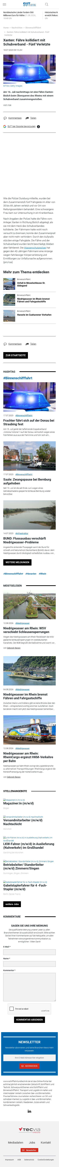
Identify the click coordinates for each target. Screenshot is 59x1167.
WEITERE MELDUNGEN (17, 562)
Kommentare (14, 118)
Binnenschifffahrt (33, 28)
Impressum (9, 1160)
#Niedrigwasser (22, 623)
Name (6, 958)
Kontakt (46, 1142)
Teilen (33, 118)
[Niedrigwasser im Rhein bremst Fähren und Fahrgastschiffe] (29, 670)
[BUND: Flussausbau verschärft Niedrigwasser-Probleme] (29, 515)
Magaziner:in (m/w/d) (18, 803)
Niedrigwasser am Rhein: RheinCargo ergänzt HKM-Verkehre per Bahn (28, 757)
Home (6, 28)
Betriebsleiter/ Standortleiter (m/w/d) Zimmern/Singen (23, 866)
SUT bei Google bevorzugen (22, 126)
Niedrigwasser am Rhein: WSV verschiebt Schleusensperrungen (26, 630)
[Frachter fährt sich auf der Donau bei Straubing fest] (29, 396)
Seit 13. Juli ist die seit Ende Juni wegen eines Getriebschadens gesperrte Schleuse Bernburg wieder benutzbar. (27, 491)
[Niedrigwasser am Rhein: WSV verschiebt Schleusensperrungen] (29, 604)
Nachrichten (17, 28)
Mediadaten (15, 1142)
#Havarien (30, 573)
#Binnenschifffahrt (17, 378)
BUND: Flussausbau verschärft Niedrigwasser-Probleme (24, 540)
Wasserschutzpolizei (35, 247)
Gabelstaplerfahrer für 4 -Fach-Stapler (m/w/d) (25, 887)
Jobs (32, 1142)
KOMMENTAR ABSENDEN (29, 1019)
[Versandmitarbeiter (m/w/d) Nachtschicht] (23, 817)
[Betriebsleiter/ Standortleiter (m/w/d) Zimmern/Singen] (28, 861)
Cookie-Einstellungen (46, 1160)
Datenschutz (29, 1160)
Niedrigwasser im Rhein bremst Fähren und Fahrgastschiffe (25, 696)
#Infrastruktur (21, 533)
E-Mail (6, 947)
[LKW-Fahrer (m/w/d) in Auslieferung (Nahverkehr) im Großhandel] (29, 839)
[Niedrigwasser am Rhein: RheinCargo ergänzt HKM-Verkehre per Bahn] (29, 730)
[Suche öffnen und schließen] (46, 4)
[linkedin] (29, 1111)
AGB (19, 1160)
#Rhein (42, 573)
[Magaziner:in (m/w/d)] (14, 800)
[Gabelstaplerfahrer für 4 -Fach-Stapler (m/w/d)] (25, 882)
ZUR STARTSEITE (16, 355)
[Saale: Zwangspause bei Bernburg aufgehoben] (29, 456)
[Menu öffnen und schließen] (5, 4)
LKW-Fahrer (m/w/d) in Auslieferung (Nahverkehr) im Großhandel (28, 845)
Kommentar (8, 970)
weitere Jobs (12, 904)
